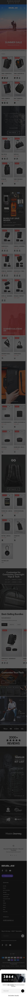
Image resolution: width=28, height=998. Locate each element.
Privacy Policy (17, 995)
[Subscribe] (22, 990)
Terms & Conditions (11, 995)
